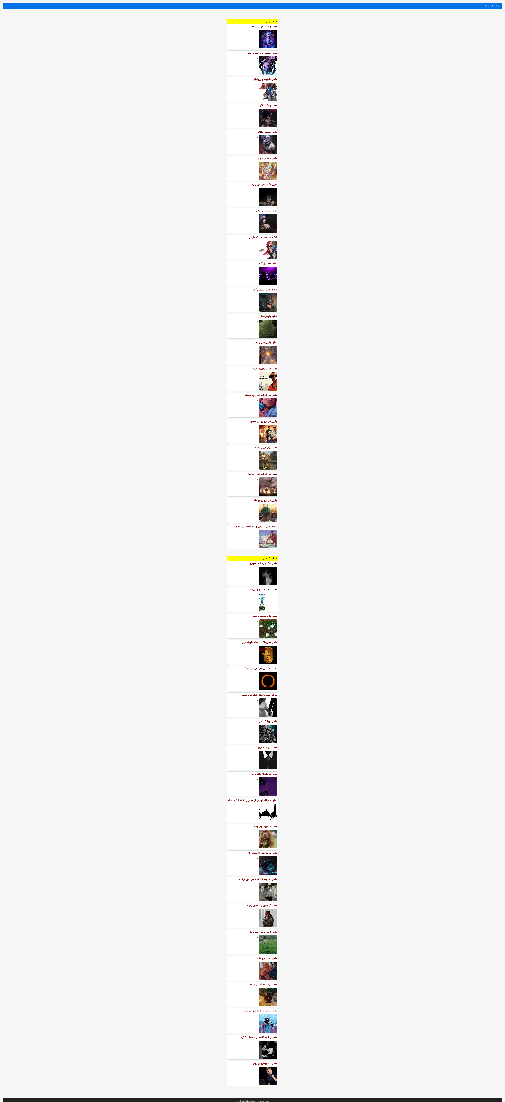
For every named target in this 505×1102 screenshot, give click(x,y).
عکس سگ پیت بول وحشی (264, 826)
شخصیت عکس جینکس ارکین (263, 237)
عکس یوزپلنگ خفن (268, 721)
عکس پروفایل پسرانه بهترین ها (262, 853)
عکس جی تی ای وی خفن (265, 369)
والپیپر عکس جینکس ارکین (264, 184)
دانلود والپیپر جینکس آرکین (264, 290)
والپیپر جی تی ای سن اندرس (263, 421)
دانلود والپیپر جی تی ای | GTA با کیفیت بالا (256, 526)
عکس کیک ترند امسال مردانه (263, 984)
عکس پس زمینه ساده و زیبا (264, 774)
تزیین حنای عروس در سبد (265, 616)
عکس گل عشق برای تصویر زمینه (262, 905)
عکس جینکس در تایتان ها (264, 26)
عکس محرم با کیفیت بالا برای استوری (259, 642)
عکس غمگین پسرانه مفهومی (263, 563)
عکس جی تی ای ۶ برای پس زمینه (261, 395)
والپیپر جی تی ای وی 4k (265, 500)
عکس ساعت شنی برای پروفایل (263, 590)
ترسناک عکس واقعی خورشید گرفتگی (260, 668)
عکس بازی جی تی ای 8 (266, 448)
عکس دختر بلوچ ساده (267, 958)
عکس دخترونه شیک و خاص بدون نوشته (258, 879)
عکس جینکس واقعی (267, 132)
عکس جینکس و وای (267, 158)
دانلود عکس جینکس (267, 263)
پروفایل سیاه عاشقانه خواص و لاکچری (259, 695)
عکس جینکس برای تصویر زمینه (262, 53)
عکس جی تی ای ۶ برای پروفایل (262, 474)
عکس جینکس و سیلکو (266, 211)
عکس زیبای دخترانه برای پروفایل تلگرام (259, 1037)
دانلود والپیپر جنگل (268, 316)
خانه (498, 6)
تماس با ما (490, 6)
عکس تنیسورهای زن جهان (264, 1063)
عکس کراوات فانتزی (267, 747)
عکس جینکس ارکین (267, 105)
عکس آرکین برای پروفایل (265, 79)
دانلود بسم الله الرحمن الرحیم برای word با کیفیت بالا (252, 800)
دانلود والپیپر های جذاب (266, 342)
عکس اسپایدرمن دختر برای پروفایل (260, 1011)
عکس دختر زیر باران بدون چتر (263, 932)
